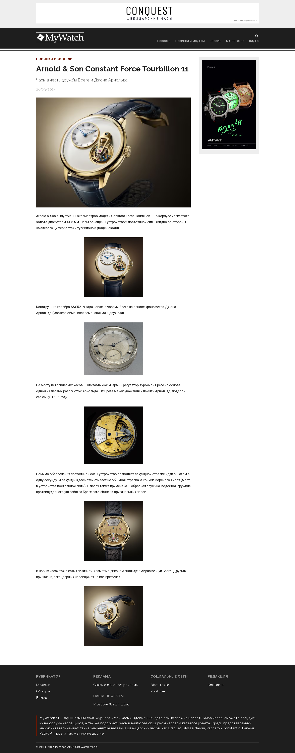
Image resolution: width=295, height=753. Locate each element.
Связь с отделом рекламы (115, 685)
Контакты (216, 685)
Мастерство (235, 41)
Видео (254, 41)
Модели (43, 685)
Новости (164, 41)
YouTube (158, 691)
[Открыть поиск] (256, 36)
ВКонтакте (160, 685)
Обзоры (215, 41)
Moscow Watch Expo (111, 704)
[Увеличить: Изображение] (113, 267)
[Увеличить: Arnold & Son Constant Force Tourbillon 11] (113, 152)
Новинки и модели (190, 41)
